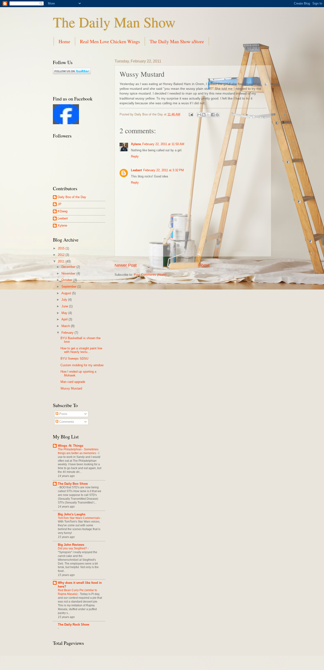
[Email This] (199, 114)
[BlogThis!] (203, 114)
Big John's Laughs (71, 514)
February (67, 332)
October (67, 280)
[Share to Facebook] (212, 114)
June (65, 306)
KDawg (62, 211)
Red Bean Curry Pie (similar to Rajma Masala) (77, 592)
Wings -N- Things (70, 445)
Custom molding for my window (81, 365)
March (66, 326)
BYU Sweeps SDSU (74, 358)
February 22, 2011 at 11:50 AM (163, 144)
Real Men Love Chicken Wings (110, 41)
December (68, 267)
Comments (66, 421)
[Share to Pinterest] (217, 114)
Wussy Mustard (71, 388)
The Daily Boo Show (73, 483)
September (69, 286)
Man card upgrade (72, 382)
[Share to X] (208, 114)
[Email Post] (190, 114)
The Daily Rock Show (73, 624)
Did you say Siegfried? (73, 548)
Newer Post (126, 265)
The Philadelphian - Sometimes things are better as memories (78, 451)
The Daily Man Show (114, 21)
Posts (62, 414)
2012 (61, 255)
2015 (61, 248)
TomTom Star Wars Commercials (79, 518)
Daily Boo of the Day (72, 197)
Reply (135, 156)
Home (64, 41)
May (64, 313)
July (64, 299)
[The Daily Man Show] (66, 123)
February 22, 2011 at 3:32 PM (163, 170)
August (66, 293)
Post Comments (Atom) (150, 274)
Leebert (136, 170)
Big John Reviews (71, 544)
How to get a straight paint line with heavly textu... (81, 350)
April (65, 319)
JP (59, 204)
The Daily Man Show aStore (177, 41)
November (68, 273)
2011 (61, 261)
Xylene (136, 144)
